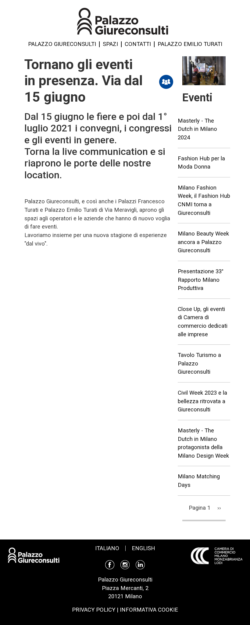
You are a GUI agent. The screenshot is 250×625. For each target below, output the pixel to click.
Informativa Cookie (149, 609)
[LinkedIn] (140, 564)
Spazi (110, 44)
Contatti (138, 44)
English (143, 548)
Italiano (107, 548)
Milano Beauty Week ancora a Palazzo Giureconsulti (203, 241)
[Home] (122, 20)
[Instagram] (125, 564)
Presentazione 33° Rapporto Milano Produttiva (200, 279)
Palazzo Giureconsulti (62, 44)
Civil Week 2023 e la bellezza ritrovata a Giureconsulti (202, 401)
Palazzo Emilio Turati (190, 44)
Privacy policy (93, 609)
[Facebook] (109, 564)
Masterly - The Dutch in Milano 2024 (197, 129)
